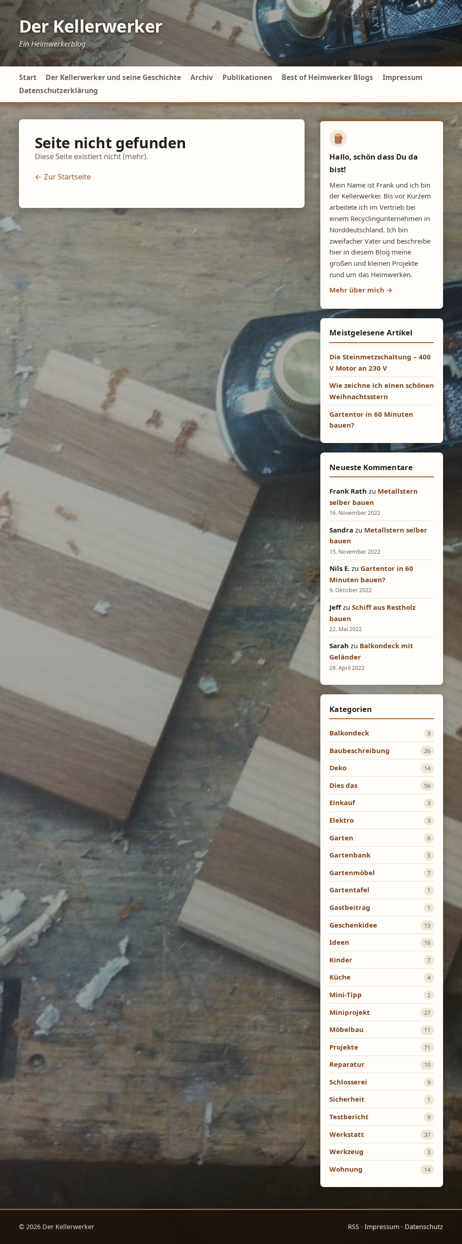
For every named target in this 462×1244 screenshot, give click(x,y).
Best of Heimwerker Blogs (327, 77)
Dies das (343, 785)
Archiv (201, 77)
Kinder (340, 959)
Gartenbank (349, 854)
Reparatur (347, 1064)
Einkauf (342, 802)
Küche (340, 976)
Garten (341, 837)
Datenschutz (424, 1226)
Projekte (343, 1046)
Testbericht (349, 1116)
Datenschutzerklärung (58, 90)
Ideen (339, 942)
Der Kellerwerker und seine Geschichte (113, 77)
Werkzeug (346, 1151)
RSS (353, 1226)
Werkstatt (346, 1134)
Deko (337, 767)
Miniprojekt (349, 1012)
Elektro (341, 820)
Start (28, 77)
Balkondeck (349, 732)
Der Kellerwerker (90, 26)
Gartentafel (349, 889)
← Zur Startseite (63, 176)
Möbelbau (346, 1029)
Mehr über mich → (361, 289)
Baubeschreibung (359, 750)
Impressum (402, 77)
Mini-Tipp (345, 994)
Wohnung (346, 1168)
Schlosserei (348, 1081)
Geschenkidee (353, 924)
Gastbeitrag (349, 907)
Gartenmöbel (352, 872)
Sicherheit (347, 1098)
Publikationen (247, 77)
